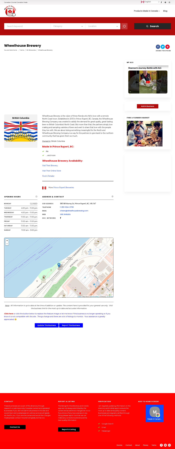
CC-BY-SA (110, 296)
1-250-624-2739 (67, 207)
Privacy (145, 445)
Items (22, 50)
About (137, 445)
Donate (119, 445)
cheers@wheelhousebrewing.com (74, 211)
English (147, 2)
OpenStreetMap (94, 296)
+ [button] (7, 240)
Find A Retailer (48, 176)
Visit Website (65, 214)
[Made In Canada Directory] (10, 11)
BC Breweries (31, 50)
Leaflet (79, 296)
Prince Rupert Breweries (63, 187)
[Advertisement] (58, 87)
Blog (165, 11)
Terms (154, 445)
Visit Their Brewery (50, 165)
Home (15, 50)
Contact (129, 445)
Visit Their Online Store (51, 171)
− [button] (7, 243)
